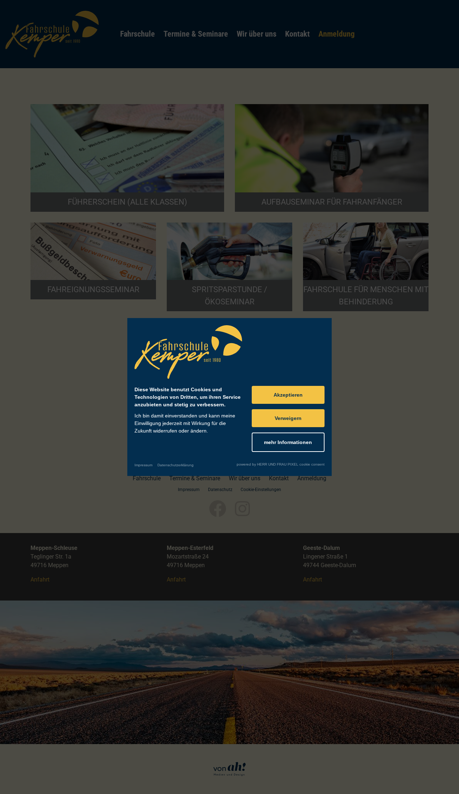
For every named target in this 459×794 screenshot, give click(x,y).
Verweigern (288, 418)
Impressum (143, 465)
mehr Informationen (288, 442)
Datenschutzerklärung (175, 465)
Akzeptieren (288, 395)
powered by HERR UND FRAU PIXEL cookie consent (281, 464)
